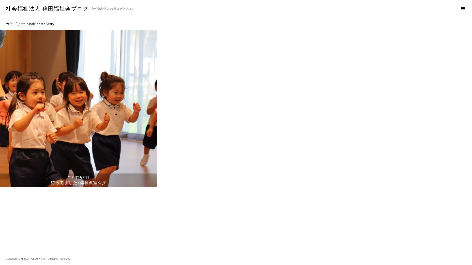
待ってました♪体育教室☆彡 (79, 182)
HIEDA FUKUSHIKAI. (33, 258)
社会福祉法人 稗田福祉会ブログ (47, 8)
